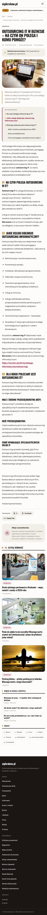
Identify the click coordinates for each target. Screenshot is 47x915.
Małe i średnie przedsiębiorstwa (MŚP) (22, 129)
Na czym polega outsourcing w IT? (20, 114)
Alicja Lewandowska (25, 45)
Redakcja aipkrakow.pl (10, 888)
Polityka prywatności (10, 840)
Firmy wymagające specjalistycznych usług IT (24, 138)
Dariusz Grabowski (9, 869)
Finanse (8, 737)
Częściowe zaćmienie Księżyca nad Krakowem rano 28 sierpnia (27, 10)
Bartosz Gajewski (8, 864)
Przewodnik (10, 742)
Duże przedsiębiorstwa (16, 133)
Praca (30, 732)
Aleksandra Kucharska (10, 855)
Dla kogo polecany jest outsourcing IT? (21, 125)
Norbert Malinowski (9, 884)
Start (3, 16)
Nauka (40, 732)
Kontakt (5, 899)
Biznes (8, 732)
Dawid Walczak (7, 874)
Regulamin (6, 845)
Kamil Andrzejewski (9, 879)
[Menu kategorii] (42, 3)
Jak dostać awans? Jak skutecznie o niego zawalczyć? (23, 708)
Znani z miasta (7, 805)
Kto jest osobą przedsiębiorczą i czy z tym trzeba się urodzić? (23, 717)
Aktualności (21, 737)
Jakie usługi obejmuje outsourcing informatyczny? (19, 119)
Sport (4, 796)
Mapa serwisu (7, 850)
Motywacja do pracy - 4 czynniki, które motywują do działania (22, 699)
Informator (6, 800)
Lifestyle (9, 16)
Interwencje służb (37, 737)
